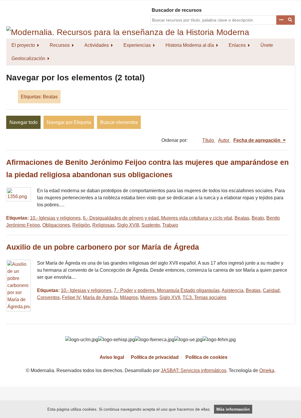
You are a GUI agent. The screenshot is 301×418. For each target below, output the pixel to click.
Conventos (48, 297)
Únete (266, 45)
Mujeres (148, 297)
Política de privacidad (155, 357)
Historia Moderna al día (189, 45)
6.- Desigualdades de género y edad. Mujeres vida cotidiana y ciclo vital (157, 217)
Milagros (129, 297)
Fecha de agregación (257, 140)
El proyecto (23, 45)
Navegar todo (23, 122)
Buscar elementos (119, 122)
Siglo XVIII (128, 225)
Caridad (271, 290)
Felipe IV (71, 297)
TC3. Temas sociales (204, 297)
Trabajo (170, 225)
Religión (81, 225)
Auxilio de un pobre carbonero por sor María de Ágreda (102, 247)
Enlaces (237, 45)
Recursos (60, 45)
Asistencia (232, 290)
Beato (258, 217)
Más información (233, 409)
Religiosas (103, 225)
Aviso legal (112, 357)
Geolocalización (28, 58)
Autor (224, 140)
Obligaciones (56, 225)
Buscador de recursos (177, 10)
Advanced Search (281, 20)
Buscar (290, 20)
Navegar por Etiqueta (69, 122)
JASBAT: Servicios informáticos (193, 370)
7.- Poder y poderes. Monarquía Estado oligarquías (167, 290)
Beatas (242, 217)
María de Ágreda (100, 297)
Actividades (96, 45)
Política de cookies (206, 357)
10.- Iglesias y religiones (55, 217)
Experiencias (137, 45)
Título (208, 140)
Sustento (150, 225)
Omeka (266, 370)
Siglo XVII (169, 297)
